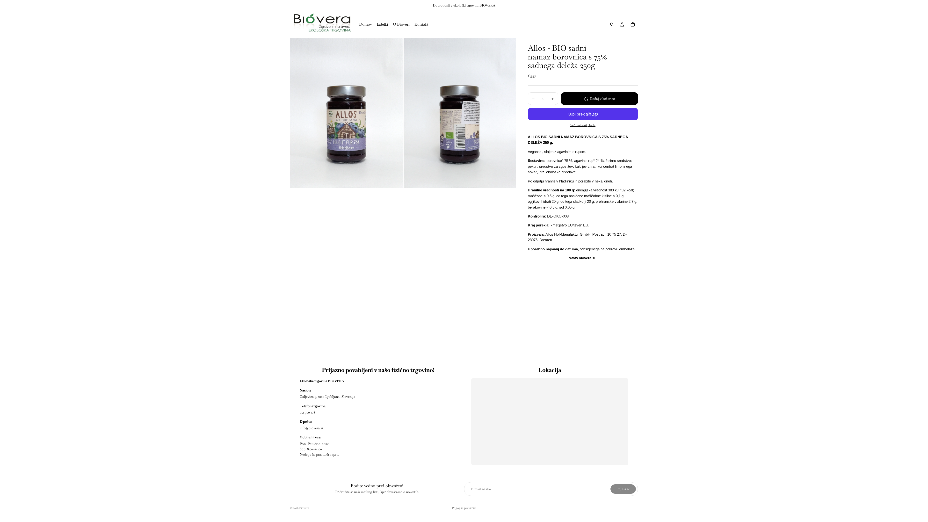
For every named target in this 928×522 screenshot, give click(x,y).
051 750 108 (307, 412)
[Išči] (612, 24)
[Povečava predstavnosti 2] (460, 113)
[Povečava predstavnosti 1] (346, 113)
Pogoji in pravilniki (464, 508)
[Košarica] (632, 24)
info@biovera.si (311, 428)
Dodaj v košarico (602, 98)
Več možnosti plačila (582, 125)
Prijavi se (623, 489)
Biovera (304, 508)
